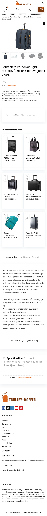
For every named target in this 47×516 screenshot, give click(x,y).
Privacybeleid (7, 443)
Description (11, 257)
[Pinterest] (21, 408)
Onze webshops (8, 433)
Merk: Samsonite (25, 377)
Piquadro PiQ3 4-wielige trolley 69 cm (33, 235)
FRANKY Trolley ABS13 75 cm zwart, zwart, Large (10, 159)
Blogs (4, 440)
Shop (12, 14)
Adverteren (6, 446)
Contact (5, 421)
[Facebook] (3, 408)
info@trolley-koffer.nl (15, 470)
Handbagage (36, 14)
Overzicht (5, 430)
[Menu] (2, 3)
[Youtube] (16, 408)
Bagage (23, 14)
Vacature (5, 437)
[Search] (43, 3)
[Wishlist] (17, 9)
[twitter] (8, 408)
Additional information (31, 257)
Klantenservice (7, 424)
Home (4, 14)
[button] (44, 23)
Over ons (5, 427)
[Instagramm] (12, 408)
